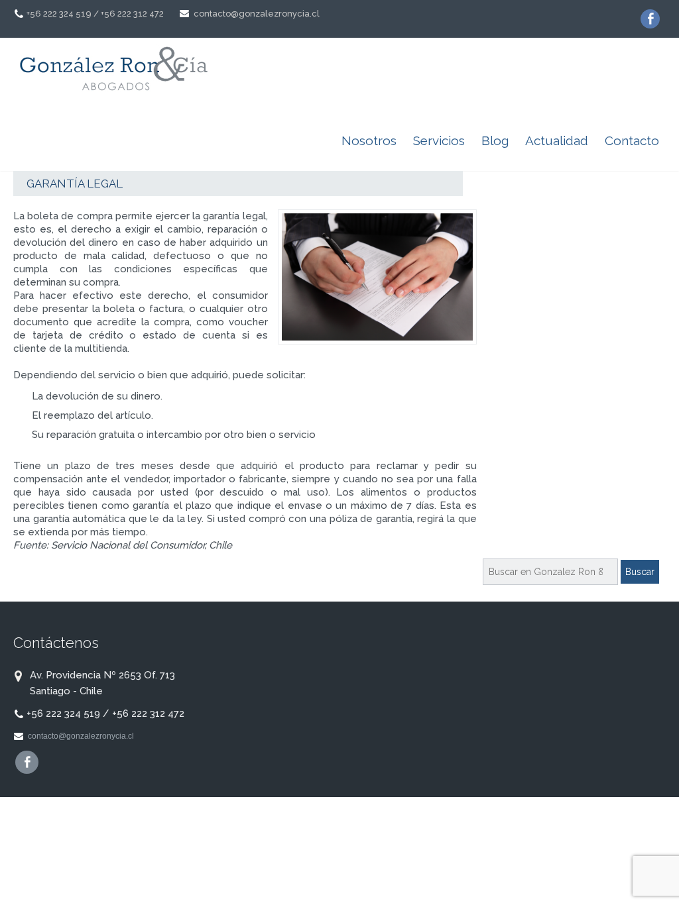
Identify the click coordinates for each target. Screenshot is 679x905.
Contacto (632, 140)
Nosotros (369, 140)
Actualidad (556, 140)
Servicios (439, 140)
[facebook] (650, 18)
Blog (495, 140)
